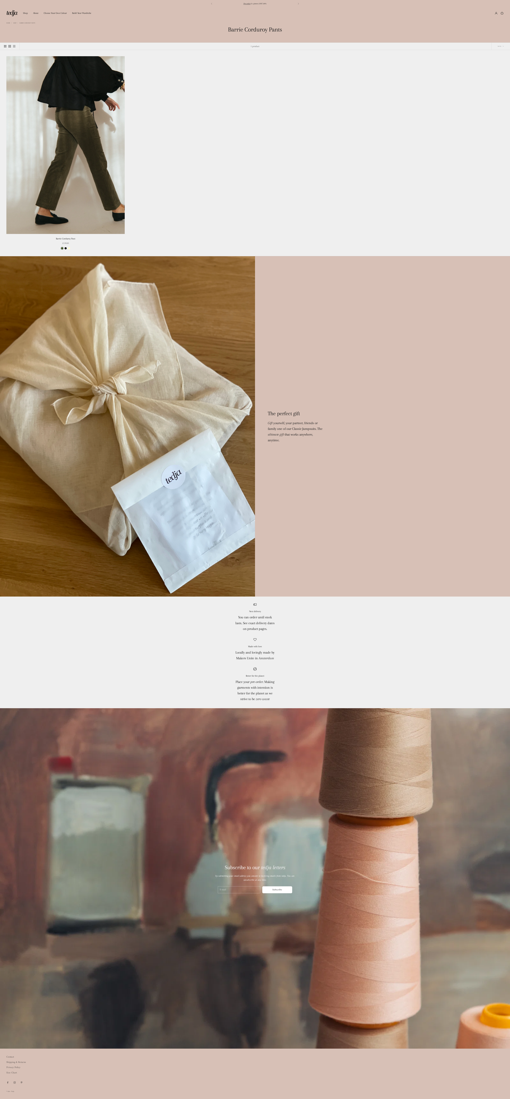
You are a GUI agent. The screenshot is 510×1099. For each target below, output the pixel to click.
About (35, 13)
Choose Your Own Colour (55, 13)
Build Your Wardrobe (81, 13)
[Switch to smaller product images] (9, 46)
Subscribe (277, 890)
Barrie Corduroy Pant (65, 238)
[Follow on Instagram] (14, 1082)
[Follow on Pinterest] (21, 1082)
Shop (25, 13)
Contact (10, 1057)
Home (8, 23)
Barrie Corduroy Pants (27, 23)
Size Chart (11, 1073)
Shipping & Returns (16, 1062)
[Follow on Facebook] (7, 1082)
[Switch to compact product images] (14, 46)
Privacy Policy (13, 1067)
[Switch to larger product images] (5, 46)
